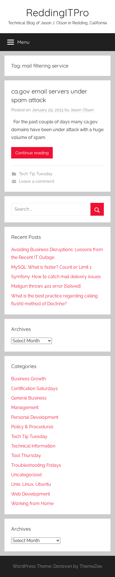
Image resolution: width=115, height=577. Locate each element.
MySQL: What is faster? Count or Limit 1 (51, 267)
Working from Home (32, 503)
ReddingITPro (57, 12)
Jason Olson (82, 109)
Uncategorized (26, 474)
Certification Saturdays (34, 388)
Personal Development (34, 417)
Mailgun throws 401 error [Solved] (46, 286)
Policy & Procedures (32, 426)
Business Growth (28, 378)
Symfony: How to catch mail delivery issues (56, 276)
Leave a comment (36, 181)
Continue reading (32, 152)
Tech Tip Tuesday (35, 173)
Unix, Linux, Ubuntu (31, 484)
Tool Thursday (26, 455)
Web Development (30, 494)
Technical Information (33, 446)
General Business (29, 398)
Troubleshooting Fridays (36, 465)
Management (25, 407)
